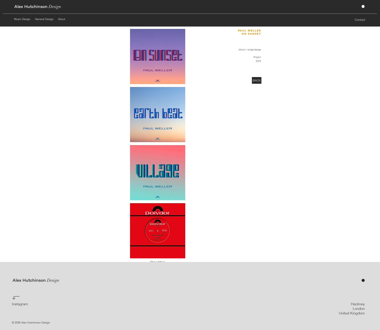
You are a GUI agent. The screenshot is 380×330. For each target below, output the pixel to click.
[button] (157, 56)
